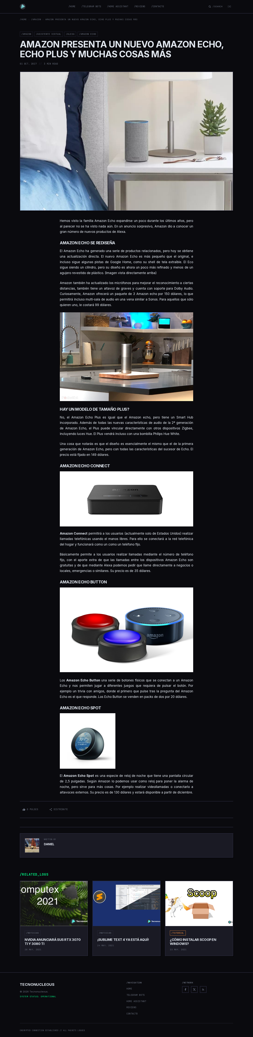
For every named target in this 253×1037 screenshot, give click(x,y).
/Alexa (70, 34)
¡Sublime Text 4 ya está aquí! (123, 940)
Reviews (131, 1007)
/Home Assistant (117, 6)
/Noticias (32, 933)
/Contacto (157, 6)
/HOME (23, 19)
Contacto (132, 1013)
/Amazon (36, 19)
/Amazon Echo (87, 34)
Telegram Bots (135, 995)
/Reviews (139, 6)
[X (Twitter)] (194, 989)
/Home (72, 6)
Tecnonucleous (37, 984)
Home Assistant (136, 1001)
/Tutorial (178, 933)
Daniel (49, 844)
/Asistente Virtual (48, 34)
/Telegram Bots (91, 6)
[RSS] (203, 989)
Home (129, 988)
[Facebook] (185, 989)
